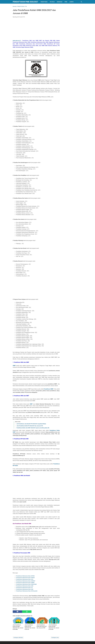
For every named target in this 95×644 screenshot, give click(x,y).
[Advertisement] (36, 29)
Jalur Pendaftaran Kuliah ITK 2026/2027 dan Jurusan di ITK (30, 425)
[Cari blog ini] (81, 2)
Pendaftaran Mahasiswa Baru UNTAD (25, 576)
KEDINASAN (59, 1)
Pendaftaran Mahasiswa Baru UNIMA (25, 582)
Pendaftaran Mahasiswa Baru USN (24, 586)
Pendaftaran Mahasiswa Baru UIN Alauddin (26, 591)
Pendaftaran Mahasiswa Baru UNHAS (25, 577)
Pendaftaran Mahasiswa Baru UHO (24, 579)
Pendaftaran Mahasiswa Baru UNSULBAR (26, 584)
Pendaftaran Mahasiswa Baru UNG (24, 589)
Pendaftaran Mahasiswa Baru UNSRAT (25, 581)
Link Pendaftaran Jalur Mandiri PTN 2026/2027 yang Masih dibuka (31, 423)
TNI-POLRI (52, 1)
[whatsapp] (27, 611)
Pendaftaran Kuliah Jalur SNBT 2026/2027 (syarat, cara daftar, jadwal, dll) (33, 427)
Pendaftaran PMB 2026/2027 (25, 2)
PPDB (66, 1)
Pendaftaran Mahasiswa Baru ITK (24, 587)
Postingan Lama (55, 637)
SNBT (31, 404)
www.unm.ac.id (17, 40)
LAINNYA (71, 1)
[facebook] (17, 611)
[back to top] (92, 640)
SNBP (14, 365)
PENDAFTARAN (44, 1)
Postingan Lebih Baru (18, 637)
